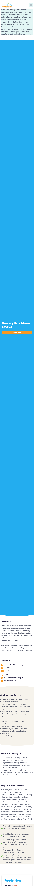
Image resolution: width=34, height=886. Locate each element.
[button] (31, 5)
